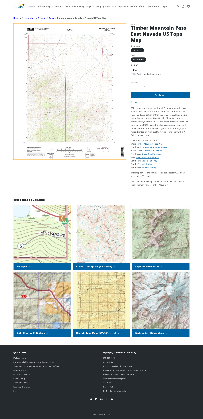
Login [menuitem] (164, 6)
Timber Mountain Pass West (150, 144)
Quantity (134, 82)
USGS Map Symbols (21, 374)
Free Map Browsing (21, 387)
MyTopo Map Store (104, 414)
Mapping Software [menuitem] (105, 6)
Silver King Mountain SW (147, 157)
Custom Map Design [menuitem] (82, 6)
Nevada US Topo (46, 18)
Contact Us (108, 362)
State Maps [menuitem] (151, 6)
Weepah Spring (145, 164)
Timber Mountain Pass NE (150, 150)
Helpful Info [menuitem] (136, 6)
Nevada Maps (28, 18)
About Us (107, 383)
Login (15, 391)
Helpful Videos (19, 370)
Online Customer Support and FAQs (118, 374)
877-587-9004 (109, 358)
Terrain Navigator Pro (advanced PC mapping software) (37, 366)
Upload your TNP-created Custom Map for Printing (125, 370)
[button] (178, 6)
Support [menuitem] (122, 6)
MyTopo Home (19, 358)
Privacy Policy (109, 387)
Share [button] (136, 102)
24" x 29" (137, 50)
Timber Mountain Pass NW (155, 147)
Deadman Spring (150, 160)
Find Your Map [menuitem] (44, 6)
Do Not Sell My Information (115, 391)
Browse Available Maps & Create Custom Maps (33, 362)
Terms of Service (20, 383)
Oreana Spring (149, 167)
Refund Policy (19, 379)
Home (16, 18)
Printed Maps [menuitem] (61, 6)
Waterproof (138, 59)
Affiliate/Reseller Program (114, 379)
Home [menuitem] (32, 6)
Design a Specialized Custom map (117, 366)
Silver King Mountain (152, 154)
